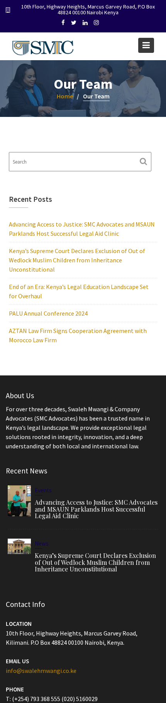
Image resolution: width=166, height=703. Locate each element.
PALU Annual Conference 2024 (48, 313)
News (42, 543)
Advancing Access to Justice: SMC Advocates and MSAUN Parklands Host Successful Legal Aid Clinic (96, 508)
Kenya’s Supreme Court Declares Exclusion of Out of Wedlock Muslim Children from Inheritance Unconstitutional (77, 260)
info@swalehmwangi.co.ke (41, 670)
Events (43, 489)
